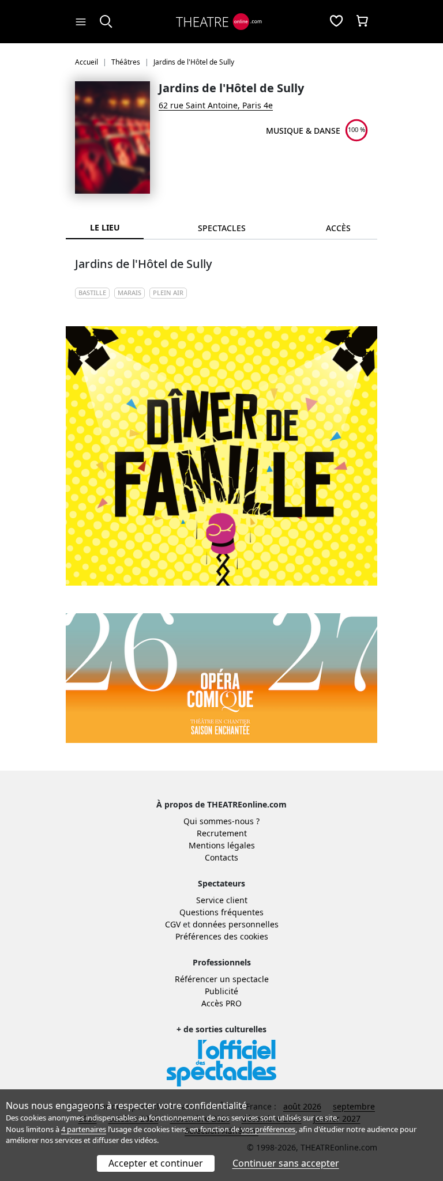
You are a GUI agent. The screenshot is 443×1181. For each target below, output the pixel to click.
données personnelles (236, 924)
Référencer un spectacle (222, 979)
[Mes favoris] (336, 22)
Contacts (221, 857)
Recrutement (222, 833)
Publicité (221, 991)
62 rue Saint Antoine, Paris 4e (216, 105)
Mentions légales (222, 845)
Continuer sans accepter (285, 1163)
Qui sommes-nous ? (221, 821)
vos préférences (268, 1129)
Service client (221, 900)
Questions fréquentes (221, 912)
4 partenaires (83, 1129)
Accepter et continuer (155, 1163)
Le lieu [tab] (105, 227)
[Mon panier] (362, 22)
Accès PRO (221, 1003)
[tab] (221, 228)
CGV (173, 924)
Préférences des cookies (221, 936)
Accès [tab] (338, 227)
